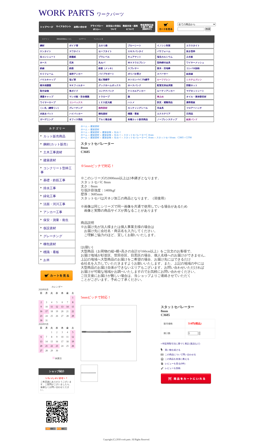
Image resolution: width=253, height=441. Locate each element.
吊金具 (160, 108)
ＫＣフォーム (46, 74)
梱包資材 (103, 113)
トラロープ (104, 96)
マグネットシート (195, 91)
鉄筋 (71, 68)
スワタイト (74, 51)
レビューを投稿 (172, 368)
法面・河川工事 (54, 204)
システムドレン (194, 79)
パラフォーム (163, 51)
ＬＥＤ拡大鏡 (105, 102)
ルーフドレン (163, 79)
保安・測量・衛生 (56, 220)
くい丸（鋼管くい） (50, 108)
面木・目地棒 (163, 68)
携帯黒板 (190, 102)
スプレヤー (133, 68)
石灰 (71, 62)
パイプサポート (106, 74)
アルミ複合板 (105, 119)
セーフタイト (105, 51)
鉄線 (42, 68)
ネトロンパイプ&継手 (138, 79)
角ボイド (73, 91)
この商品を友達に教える (177, 359)
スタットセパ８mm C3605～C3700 (174, 137)
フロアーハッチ (194, 108)
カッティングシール (138, 108)
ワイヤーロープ (48, 102)
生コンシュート (48, 57)
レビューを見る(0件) (175, 363)
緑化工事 (49, 196)
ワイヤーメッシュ (195, 62)
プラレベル (104, 57)
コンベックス (76, 102)
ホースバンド (134, 85)
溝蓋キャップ (46, 96)
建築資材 (49, 160)
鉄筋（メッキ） (106, 68)
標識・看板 (133, 113)
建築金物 (106, 132)
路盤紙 (72, 57)
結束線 (189, 74)
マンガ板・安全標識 (79, 96)
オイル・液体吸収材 (196, 96)
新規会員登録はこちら (64, 39)
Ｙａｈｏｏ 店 (98, 39)
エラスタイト (193, 45)
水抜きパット (46, 113)
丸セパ (102, 62)
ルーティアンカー (166, 91)
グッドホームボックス (110, 85)
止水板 (189, 57)
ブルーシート (134, 45)
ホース (43, 62)
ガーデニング (46, 119)
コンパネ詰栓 (193, 68)
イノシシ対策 (163, 45)
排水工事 (49, 188)
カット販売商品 (54, 136)
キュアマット (134, 57)
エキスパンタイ (135, 51)
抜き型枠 (190, 51)
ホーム (84, 126)
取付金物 (44, 91)
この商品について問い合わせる (180, 354)
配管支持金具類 (165, 85)
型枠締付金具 (163, 62)
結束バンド (191, 119)
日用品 (189, 113)
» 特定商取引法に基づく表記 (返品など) (180, 343)
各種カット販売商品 (138, 119)
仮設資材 (49, 228)
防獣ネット (191, 85)
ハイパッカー (76, 113)
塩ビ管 (72, 79)
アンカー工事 (52, 212)
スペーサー (162, 74)
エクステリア (163, 113)
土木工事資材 (52, 152)
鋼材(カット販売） (56, 144)
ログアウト (82, 39)
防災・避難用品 (165, 102)
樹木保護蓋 (45, 85)
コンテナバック (106, 91)
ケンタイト (45, 51)
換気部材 (103, 108)
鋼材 (42, 45)
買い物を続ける (172, 350)
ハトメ (131, 102)
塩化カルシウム (165, 57)
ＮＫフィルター (77, 85)
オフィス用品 (76, 119)
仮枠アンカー (76, 74)
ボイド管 (73, 45)
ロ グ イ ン (45, 39)
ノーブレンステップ (167, 119)
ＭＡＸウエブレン (137, 62)
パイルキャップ (48, 79)
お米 (46, 260)
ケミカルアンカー (137, 91)
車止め (160, 96)
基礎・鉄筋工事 (54, 180)
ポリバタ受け (134, 74)
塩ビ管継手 (104, 79)
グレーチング (76, 108)
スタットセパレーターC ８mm (139, 135)
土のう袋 (103, 45)
